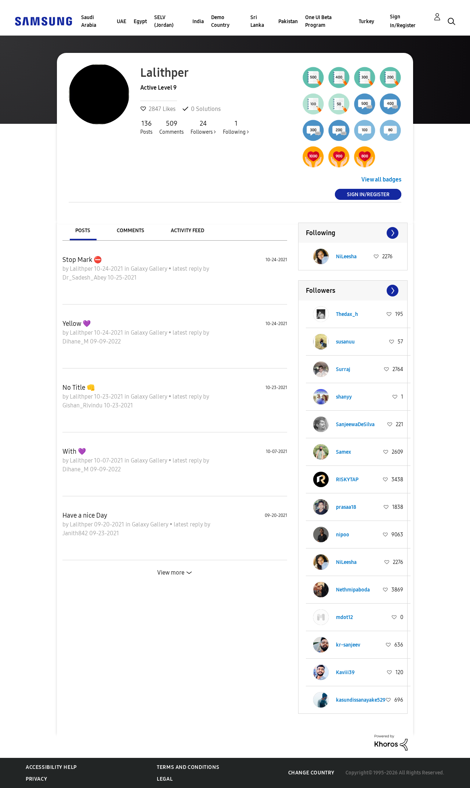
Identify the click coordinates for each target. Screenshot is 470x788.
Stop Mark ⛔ (82, 260)
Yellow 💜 (76, 324)
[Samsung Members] (43, 20)
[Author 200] (390, 77)
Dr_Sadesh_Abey (85, 277)
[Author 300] (365, 77)
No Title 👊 (78, 388)
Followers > (203, 127)
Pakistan (288, 21)
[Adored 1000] (313, 157)
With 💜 (74, 451)
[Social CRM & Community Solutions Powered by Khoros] (391, 742)
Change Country (311, 773)
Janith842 (75, 533)
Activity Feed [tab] (187, 230)
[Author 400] (339, 77)
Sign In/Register (403, 21)
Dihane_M (76, 341)
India (198, 21)
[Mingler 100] (365, 130)
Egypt (140, 21)
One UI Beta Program (318, 21)
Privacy (36, 779)
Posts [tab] (82, 230)
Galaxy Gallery (150, 268)
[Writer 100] (313, 104)
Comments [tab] (130, 230)
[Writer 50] (339, 104)
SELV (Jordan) (164, 21)
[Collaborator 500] (365, 104)
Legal (165, 779)
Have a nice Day (84, 515)
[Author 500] (313, 77)
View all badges (381, 179)
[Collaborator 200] (339, 130)
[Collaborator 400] (390, 104)
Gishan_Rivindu (83, 405)
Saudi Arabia (88, 21)
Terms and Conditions (188, 767)
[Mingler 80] (390, 130)
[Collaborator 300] (313, 130)
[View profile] (321, 256)
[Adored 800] (365, 157)
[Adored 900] (339, 157)
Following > (236, 127)
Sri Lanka (257, 21)
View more (170, 572)
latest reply (188, 268)
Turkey (366, 21)
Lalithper (82, 268)
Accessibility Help (51, 767)
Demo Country (220, 21)
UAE (121, 21)
